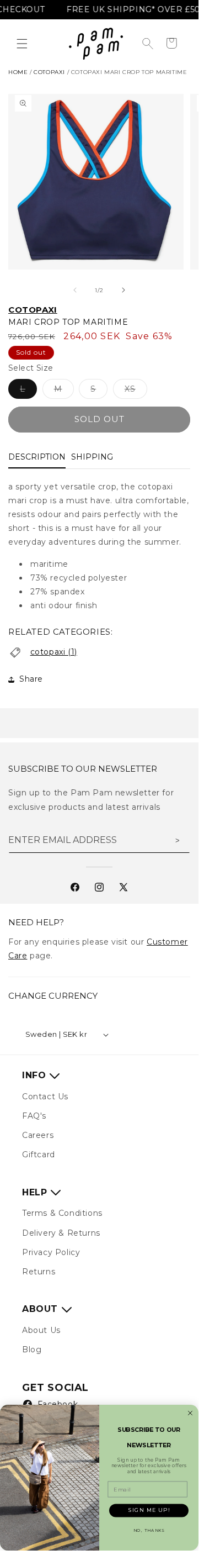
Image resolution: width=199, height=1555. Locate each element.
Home (18, 72)
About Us (41, 1330)
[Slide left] (75, 290)
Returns (38, 1272)
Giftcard (38, 1154)
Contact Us (45, 1096)
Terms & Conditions (62, 1213)
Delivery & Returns (61, 1233)
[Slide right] (123, 290)
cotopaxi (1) (53, 652)
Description (37, 457)
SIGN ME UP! (149, 1510)
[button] (22, 43)
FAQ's (34, 1116)
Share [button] (31, 679)
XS (136, 391)
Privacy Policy (51, 1252)
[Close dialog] (190, 1413)
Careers (37, 1135)
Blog (31, 1349)
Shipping (92, 457)
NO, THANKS (149, 1530)
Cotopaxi (32, 309)
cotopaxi (49, 72)
